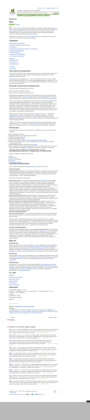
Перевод (18, 24)
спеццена (49, 311)
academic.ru (12, 14)
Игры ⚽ (46, 15)
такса (30, 312)
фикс (36, 312)
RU (57, 8)
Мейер (12, 317)
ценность (40, 312)
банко (12, 309)
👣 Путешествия (13, 392)
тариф (33, 312)
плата (22, 311)
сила (46, 311)
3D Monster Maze (53, 317)
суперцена (25, 312)
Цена (10, 347)
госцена (23, 309)
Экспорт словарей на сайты (14, 394)
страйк (21, 312)
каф (46, 309)
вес (20, 309)
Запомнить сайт (41, 8)
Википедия (20, 15)
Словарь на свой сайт (50, 8)
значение (42, 309)
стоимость (11, 312)
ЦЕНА (10, 353)
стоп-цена (16, 312)
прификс (29, 311)
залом (38, 309)
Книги (40, 15)
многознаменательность (14, 311)
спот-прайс (55, 311)
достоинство (28, 309)
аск (10, 309)
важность (16, 309)
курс (54, 309)
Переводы (34, 15)
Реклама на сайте (33, 391)
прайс (25, 311)
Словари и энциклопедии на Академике (28, 10)
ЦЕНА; (10, 364)
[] (45, 148)
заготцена (34, 309)
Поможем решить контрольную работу (24, 306)
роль (38, 311)
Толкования (26, 15)
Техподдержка (27, 391)
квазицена (50, 309)
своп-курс (42, 311)
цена (10, 329)
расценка (34, 311)
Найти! (56, 13)
